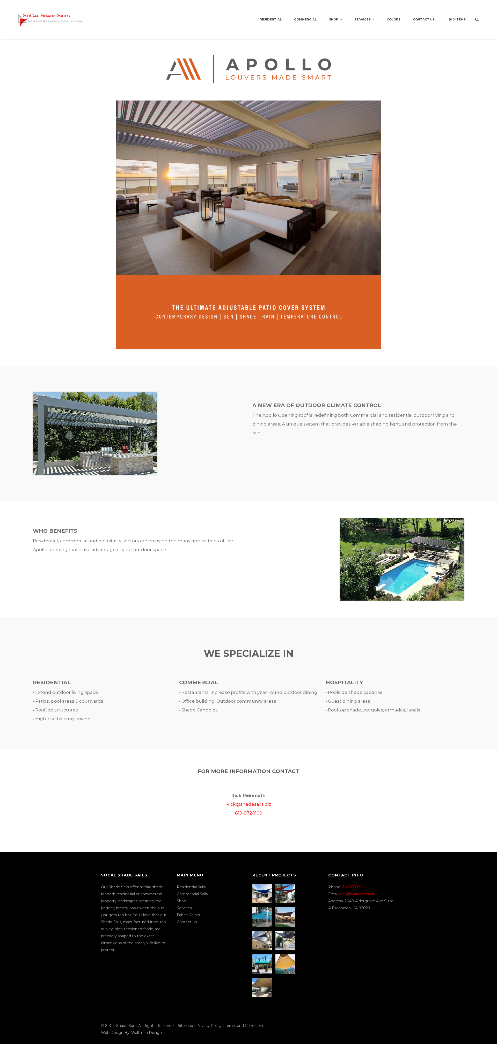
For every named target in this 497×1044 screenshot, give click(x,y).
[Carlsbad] (285, 964)
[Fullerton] (262, 987)
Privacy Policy (209, 1025)
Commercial (305, 19)
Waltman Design (146, 1032)
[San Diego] (285, 940)
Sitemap (185, 1025)
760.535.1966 (353, 887)
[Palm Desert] (262, 964)
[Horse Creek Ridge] (285, 917)
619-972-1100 (248, 813)
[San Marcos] (262, 917)
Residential (271, 19)
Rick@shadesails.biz (248, 804)
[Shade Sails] (50, 17)
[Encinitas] (285, 893)
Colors (393, 19)
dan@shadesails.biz (357, 894)
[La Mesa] (262, 893)
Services (362, 19)
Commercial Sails (192, 894)
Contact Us (424, 19)
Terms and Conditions (244, 1025)
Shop (333, 19)
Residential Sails (191, 887)
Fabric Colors (188, 915)
